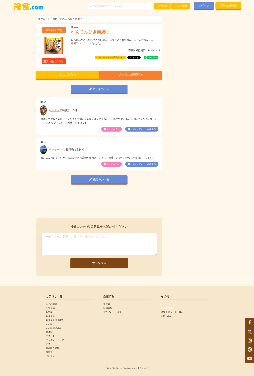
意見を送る (99, 263)
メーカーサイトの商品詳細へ (110, 57)
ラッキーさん (57, 149)
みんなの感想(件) (130, 74)
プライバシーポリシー (114, 312)
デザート (50, 336)
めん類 (49, 324)
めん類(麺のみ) (53, 328)
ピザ (48, 344)
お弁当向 (53, 18)
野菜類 (49, 332)
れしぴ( (68, 74)
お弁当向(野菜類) (54, 320)
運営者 (106, 304)
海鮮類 (49, 352)
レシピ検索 (181, 6)
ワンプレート (52, 356)
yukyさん (54, 110)
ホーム (41, 18)
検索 (162, 6)
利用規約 (107, 308)
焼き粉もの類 (52, 348)
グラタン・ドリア (55, 340)
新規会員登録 (228, 5)
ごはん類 (50, 308)
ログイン (203, 5)
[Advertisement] (99, 201)
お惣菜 (49, 312)
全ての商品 (51, 304)
